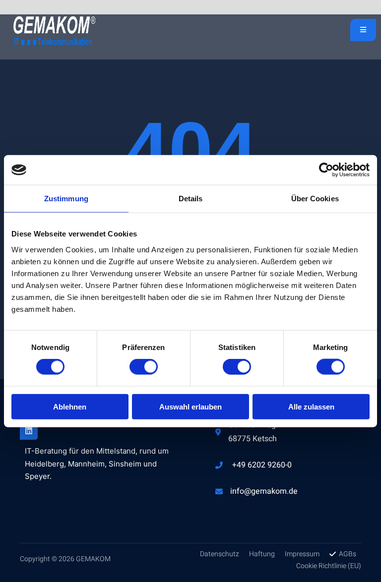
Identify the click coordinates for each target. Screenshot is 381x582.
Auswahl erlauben (190, 406)
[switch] (143, 367)
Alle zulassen (311, 406)
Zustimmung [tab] (66, 198)
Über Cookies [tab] (315, 198)
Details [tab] (191, 198)
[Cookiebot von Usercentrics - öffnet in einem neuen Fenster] (326, 170)
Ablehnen (69, 406)
